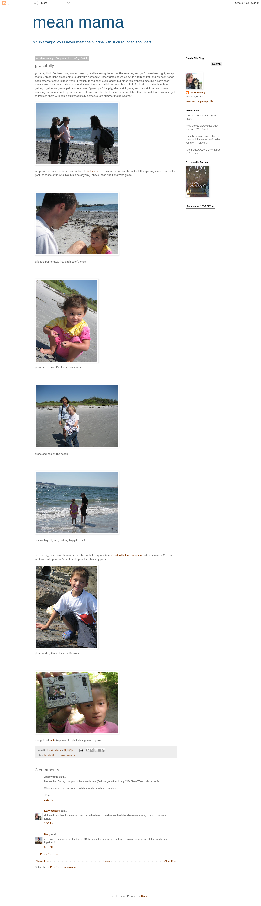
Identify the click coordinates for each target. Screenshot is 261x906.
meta (52, 740)
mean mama (78, 22)
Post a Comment (49, 854)
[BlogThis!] (92, 750)
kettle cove (93, 171)
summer (71, 755)
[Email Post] (81, 750)
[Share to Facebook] (99, 750)
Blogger (145, 896)
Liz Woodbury (52, 810)
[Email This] (88, 750)
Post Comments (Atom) (63, 867)
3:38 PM (48, 823)
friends (55, 755)
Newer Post (42, 861)
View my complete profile (199, 101)
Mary (47, 834)
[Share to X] (95, 750)
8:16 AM (48, 847)
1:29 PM (48, 799)
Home (106, 861)
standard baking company (126, 555)
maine (63, 755)
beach (47, 755)
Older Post (170, 861)
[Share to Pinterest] (103, 750)
